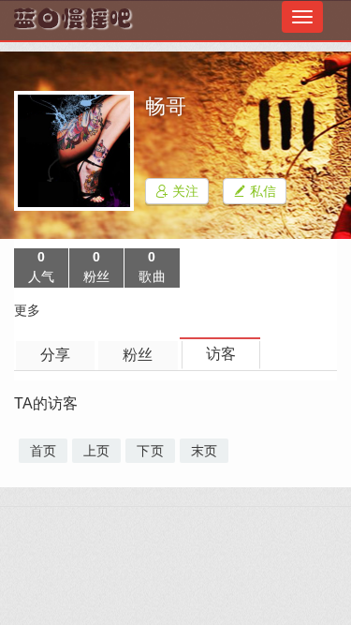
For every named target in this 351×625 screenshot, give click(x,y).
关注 (183, 191)
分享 (55, 355)
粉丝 (138, 355)
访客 (221, 354)
